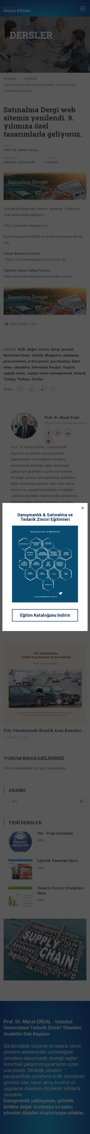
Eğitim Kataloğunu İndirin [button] (45, 615)
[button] (82, 508)
